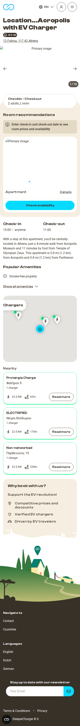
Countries (9, 629)
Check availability (40, 205)
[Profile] (61, 7)
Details (65, 192)
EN (46, 7)
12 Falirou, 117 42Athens (20, 41)
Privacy (42, 711)
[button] (40, 388)
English (8, 652)
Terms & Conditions (16, 711)
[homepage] (8, 7)
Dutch (7, 660)
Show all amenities (18, 286)
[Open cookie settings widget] (6, 719)
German (8, 669)
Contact (8, 621)
